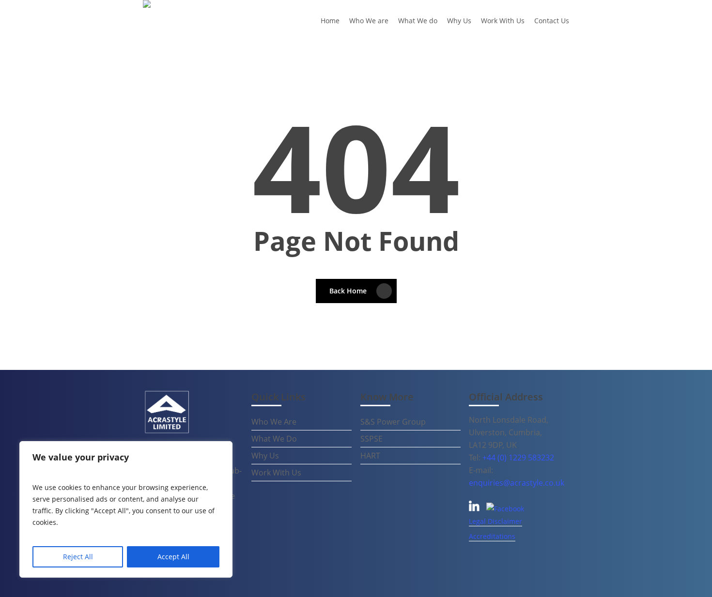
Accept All (173, 556)
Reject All (78, 556)
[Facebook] (505, 508)
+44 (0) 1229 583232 (518, 457)
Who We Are (273, 421)
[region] (125, 509)
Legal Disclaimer (495, 521)
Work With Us (276, 472)
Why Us (265, 455)
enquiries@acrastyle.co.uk (516, 482)
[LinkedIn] (475, 508)
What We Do (274, 438)
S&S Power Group (393, 421)
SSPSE (371, 438)
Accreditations (492, 536)
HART (370, 455)
